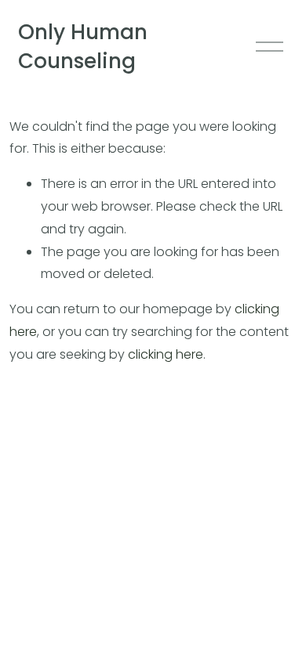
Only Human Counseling (83, 46)
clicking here (165, 354)
